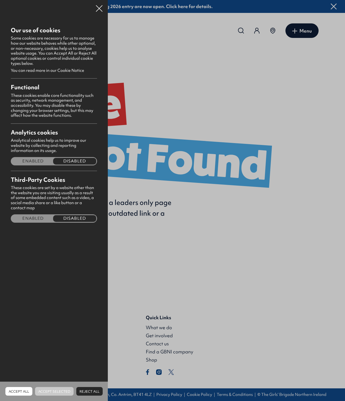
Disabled (74, 161)
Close (99, 6)
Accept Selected (54, 391)
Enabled (33, 161)
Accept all (19, 391)
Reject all (89, 391)
